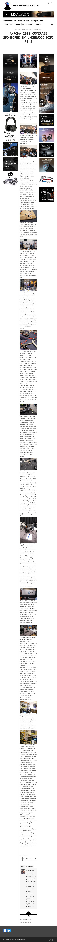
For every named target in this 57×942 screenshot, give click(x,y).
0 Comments (22, 29)
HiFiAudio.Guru (27, 24)
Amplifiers (18, 21)
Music (32, 21)
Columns (39, 21)
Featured (33, 29)
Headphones (8, 21)
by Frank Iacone (39, 29)
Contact (18, 24)
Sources (26, 21)
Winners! (38, 24)
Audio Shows (8, 24)
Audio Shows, (29, 29)
